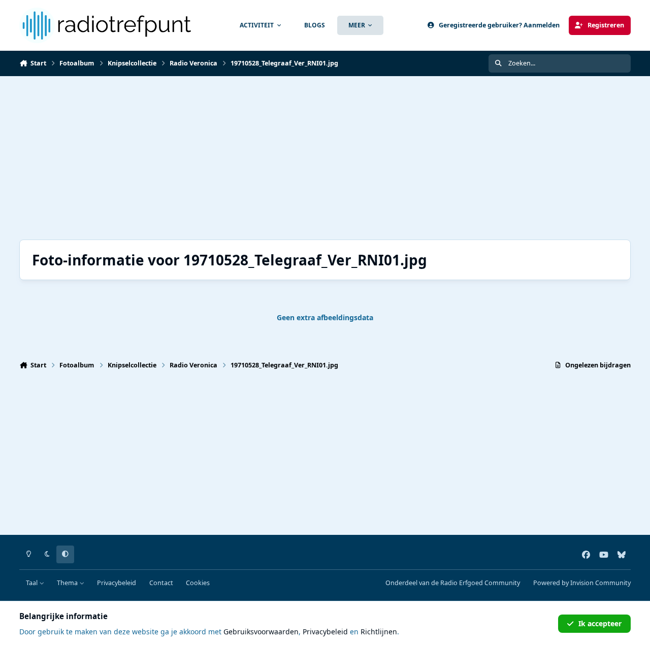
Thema (68, 583)
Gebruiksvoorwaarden (261, 631)
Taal (32, 583)
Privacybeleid (116, 583)
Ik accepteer (600, 623)
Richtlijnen (379, 631)
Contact (161, 583)
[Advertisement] (324, 158)
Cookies (198, 583)
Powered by (582, 583)
